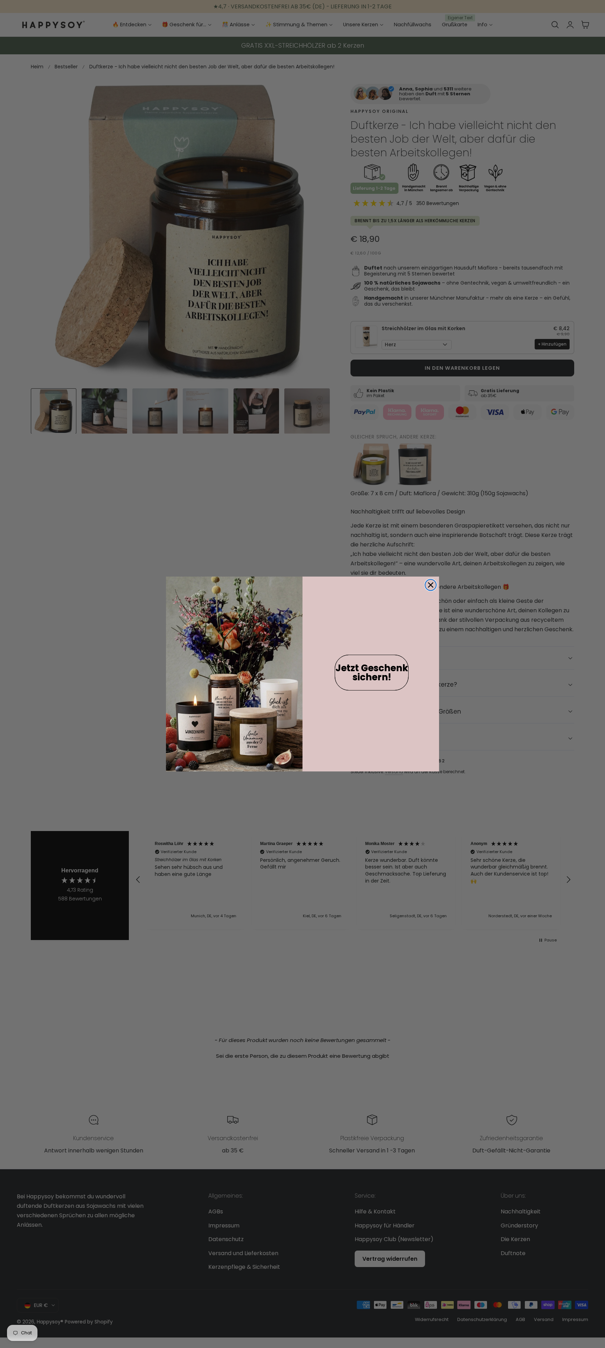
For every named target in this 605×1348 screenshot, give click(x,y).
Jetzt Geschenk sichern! (371, 672)
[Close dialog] (430, 585)
